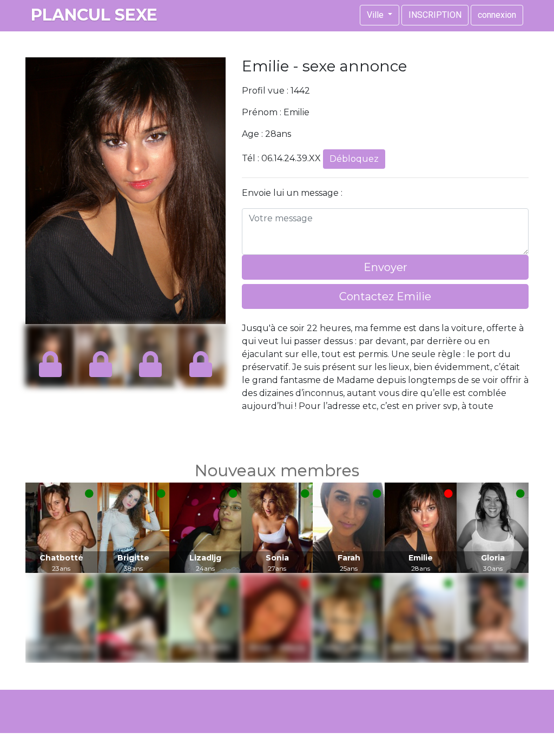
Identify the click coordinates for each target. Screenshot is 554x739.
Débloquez (354, 159)
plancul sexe (94, 15)
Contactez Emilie (385, 296)
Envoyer (385, 267)
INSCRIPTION (434, 15)
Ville (376, 15)
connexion (497, 15)
